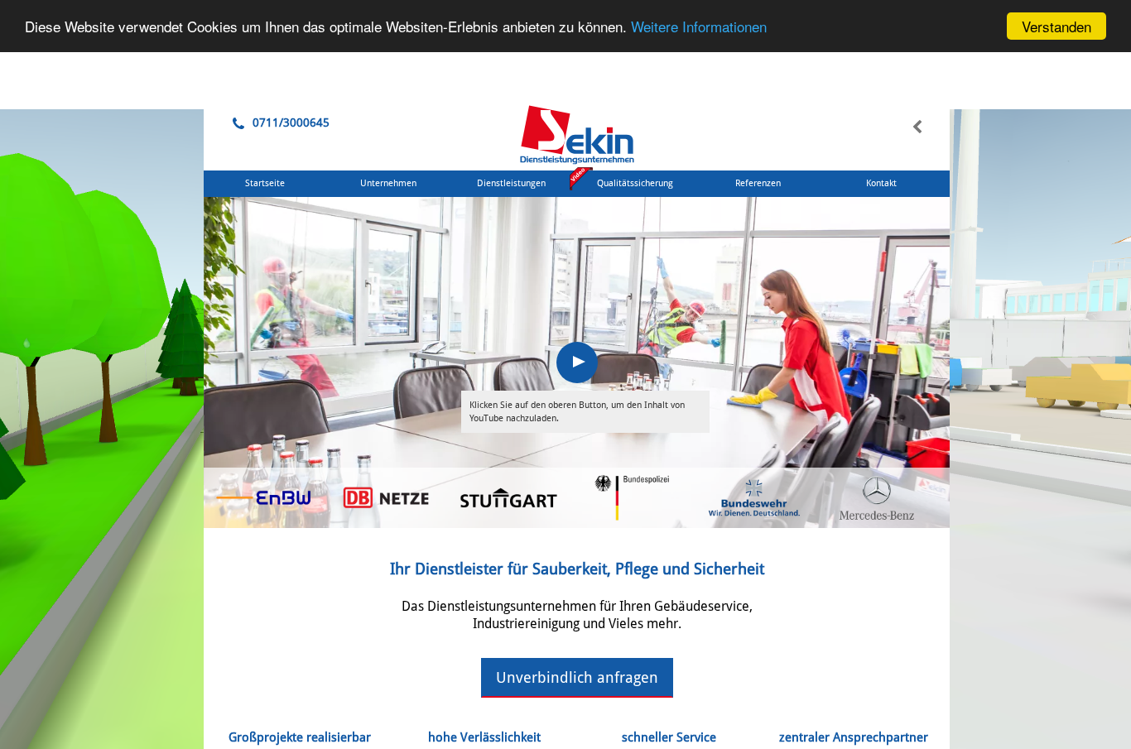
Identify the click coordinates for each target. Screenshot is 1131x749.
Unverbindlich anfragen (577, 677)
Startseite (265, 183)
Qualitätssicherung (635, 183)
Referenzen (758, 183)
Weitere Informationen (699, 27)
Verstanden (1056, 26)
